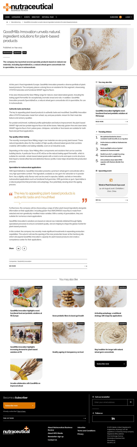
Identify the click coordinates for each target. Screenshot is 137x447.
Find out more (8, 418)
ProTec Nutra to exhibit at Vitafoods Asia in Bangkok (114, 143)
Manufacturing (7, 52)
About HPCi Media (55, 433)
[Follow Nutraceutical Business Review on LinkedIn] (113, 419)
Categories (16, 17)
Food (24, 52)
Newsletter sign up (55, 437)
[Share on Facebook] (24, 248)
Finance (39, 360)
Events (27, 17)
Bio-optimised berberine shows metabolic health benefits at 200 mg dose (114, 138)
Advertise (81, 427)
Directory (36, 17)
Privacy (80, 434)
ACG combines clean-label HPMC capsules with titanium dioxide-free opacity (112, 162)
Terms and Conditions (86, 431)
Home (7, 17)
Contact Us (52, 440)
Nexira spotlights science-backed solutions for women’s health (111, 149)
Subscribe (114, 17)
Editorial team (48, 17)
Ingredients (17, 52)
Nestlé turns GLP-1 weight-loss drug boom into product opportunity (112, 155)
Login (128, 17)
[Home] (7, 22)
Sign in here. (22, 411)
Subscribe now (103, 364)
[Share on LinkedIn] (18, 248)
